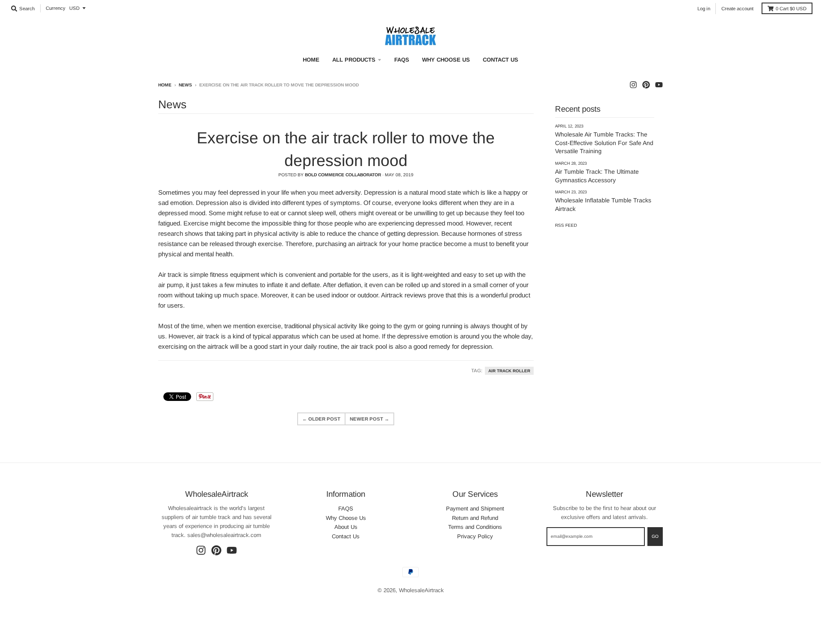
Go (655, 536)
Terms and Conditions (475, 527)
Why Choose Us (346, 518)
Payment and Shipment (475, 508)
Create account (737, 8)
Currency (55, 8)
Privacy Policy (475, 536)
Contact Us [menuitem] (500, 59)
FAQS (345, 508)
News (185, 85)
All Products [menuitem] (353, 59)
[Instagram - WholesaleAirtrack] (633, 85)
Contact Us (346, 536)
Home (164, 85)
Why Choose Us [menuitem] (446, 59)
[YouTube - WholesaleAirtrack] (659, 85)
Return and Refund (475, 518)
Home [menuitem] (311, 59)
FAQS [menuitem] (401, 59)
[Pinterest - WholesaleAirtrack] (646, 85)
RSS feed (566, 225)
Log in (703, 8)
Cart (791, 8)
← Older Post (321, 418)
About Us (345, 527)
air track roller (509, 370)
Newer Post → (369, 418)
